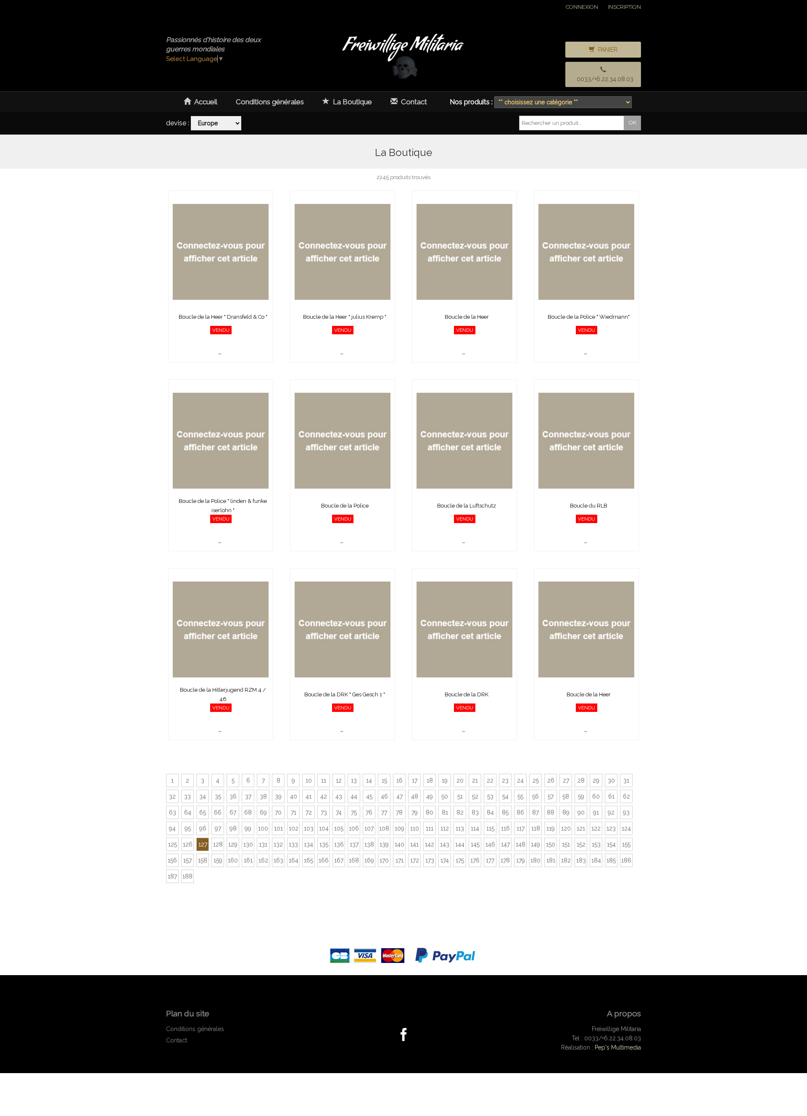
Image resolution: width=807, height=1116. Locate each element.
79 (414, 812)
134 (308, 844)
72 (309, 812)
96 (202, 828)
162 (263, 860)
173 (429, 860)
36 (233, 796)
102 (293, 828)
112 (444, 828)
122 (596, 828)
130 (248, 844)
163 (278, 860)
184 (596, 860)
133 (293, 844)
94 (172, 828)
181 (550, 860)
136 (339, 844)
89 (566, 812)
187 (172, 876)
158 (202, 860)
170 (384, 860)
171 (400, 860)
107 (369, 828)
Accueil (204, 102)
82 (460, 812)
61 (611, 796)
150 (550, 844)
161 (248, 860)
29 (596, 780)
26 (550, 780)
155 (626, 844)
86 (520, 812)
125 (172, 844)
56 (535, 796)
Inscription (624, 7)
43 (338, 796)
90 (581, 812)
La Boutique (351, 102)
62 (626, 796)
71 (293, 812)
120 (566, 828)
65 (202, 812)
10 (309, 780)
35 (218, 796)
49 (429, 796)
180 (535, 860)
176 (475, 860)
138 (369, 844)
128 (218, 844)
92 (611, 812)
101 (278, 828)
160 (233, 860)
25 (536, 780)
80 (429, 812)
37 (248, 796)
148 (520, 844)
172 (414, 860)
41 (308, 796)
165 (308, 860)
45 (369, 796)
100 (263, 828)
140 (399, 844)
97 (218, 828)
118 (535, 828)
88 (550, 812)
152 (581, 844)
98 (233, 828)
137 (354, 844)
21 (475, 780)
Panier (606, 49)
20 (460, 780)
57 (551, 796)
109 (399, 828)
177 (490, 860)
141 (414, 844)
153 (596, 844)
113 (460, 828)
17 (414, 780)
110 (414, 828)
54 (505, 796)
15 (384, 780)
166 (324, 860)
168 (354, 860)
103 (309, 828)
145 (475, 844)
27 (566, 780)
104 (324, 828)
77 (384, 812)
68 (248, 812)
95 (188, 828)
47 (399, 796)
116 (505, 828)
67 (232, 812)
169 (369, 860)
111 (429, 828)
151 (566, 844)
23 (505, 780)
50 (444, 796)
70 (278, 812)
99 (248, 828)
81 (445, 812)
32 (172, 796)
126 (188, 844)
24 (520, 780)
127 (202, 844)
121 (581, 828)
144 (459, 844)
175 (460, 860)
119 (550, 828)
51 (460, 796)
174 (444, 860)
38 (263, 796)
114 (475, 828)
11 (323, 780)
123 (611, 828)
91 (596, 812)
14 (369, 780)
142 (429, 844)
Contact (412, 102)
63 (172, 812)
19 (445, 780)
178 (505, 860)
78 (399, 812)
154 (611, 844)
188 (187, 876)
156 (172, 860)
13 (354, 780)
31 (626, 780)
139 (384, 844)
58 (565, 796)
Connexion (582, 7)
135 (323, 844)
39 (278, 796)
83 (475, 812)
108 (384, 828)
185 (611, 860)
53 (490, 796)
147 (505, 844)
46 (384, 796)
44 (354, 796)
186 (626, 860)
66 (218, 812)
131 (263, 844)
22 (490, 780)
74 (339, 812)
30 (611, 780)
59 (581, 796)
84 (490, 812)
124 (626, 828)
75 (354, 812)
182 (566, 860)
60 (596, 796)
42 (323, 796)
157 (187, 860)
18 (430, 780)
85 (505, 812)
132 (278, 844)
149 (535, 844)
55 (520, 796)
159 (218, 860)
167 (338, 860)
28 (581, 780)
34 (202, 796)
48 (414, 796)
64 (187, 812)
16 (399, 780)
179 (520, 860)
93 (626, 812)
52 (475, 796)
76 (369, 812)
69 (263, 812)
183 (581, 860)
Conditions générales (270, 102)
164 (293, 860)
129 (232, 844)
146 (490, 844)
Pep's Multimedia (618, 1047)
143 (444, 844)
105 (338, 828)
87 (535, 812)
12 (339, 780)
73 (324, 812)
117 (521, 828)
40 (293, 796)
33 (187, 796)
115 (490, 828)
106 (354, 828)
